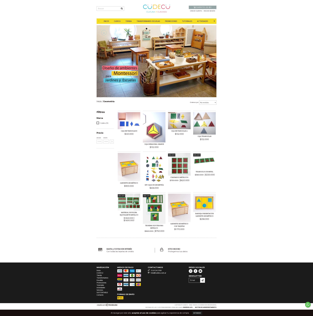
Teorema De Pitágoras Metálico (154, 227)
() (204, 7)
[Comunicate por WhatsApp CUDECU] (308, 304)
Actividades (202, 21)
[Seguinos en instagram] (190, 271)
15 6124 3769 (156, 270)
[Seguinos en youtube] (200, 271)
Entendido (197, 313)
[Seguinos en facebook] (195, 271)
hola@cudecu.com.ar (158, 273)
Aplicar (112, 141)
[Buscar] (121, 8)
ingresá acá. (188, 307)
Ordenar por (194, 102)
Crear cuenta (196, 11)
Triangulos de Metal (204, 172)
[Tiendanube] (107, 306)
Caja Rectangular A (179, 131)
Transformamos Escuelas (148, 21)
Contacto (100, 295)
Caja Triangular (204, 136)
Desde (99, 138)
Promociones (171, 21)
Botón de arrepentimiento (205, 307)
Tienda (128, 21)
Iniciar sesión (209, 11)
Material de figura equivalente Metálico (129, 213)
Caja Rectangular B (129, 131)
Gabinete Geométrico (129, 183)
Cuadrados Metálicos (179, 177)
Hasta (105, 138)
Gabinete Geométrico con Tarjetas (179, 225)
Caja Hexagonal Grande (154, 144)
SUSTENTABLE (102, 292)
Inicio (106, 21)
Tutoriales (187, 21)
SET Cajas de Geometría (154, 185)
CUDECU (117, 21)
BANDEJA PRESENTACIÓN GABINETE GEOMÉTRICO (204, 215)
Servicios (100, 290)
